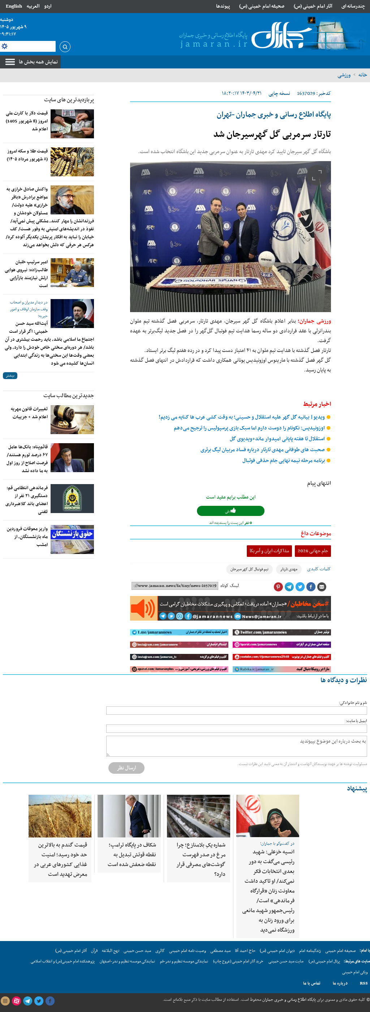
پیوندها (223, 6)
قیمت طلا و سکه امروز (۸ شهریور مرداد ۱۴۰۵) (27, 155)
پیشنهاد (357, 788)
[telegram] (27, 1001)
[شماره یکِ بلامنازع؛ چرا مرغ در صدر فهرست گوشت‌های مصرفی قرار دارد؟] (198, 816)
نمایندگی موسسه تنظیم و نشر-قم (184, 961)
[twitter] (39, 1001)
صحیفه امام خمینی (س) (261, 6)
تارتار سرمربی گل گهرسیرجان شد (272, 134)
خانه (362, 75)
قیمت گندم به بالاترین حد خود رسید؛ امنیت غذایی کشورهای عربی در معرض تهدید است (60, 859)
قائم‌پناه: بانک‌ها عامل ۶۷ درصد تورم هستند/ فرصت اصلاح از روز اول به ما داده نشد (27, 459)
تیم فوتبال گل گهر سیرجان (249, 569)
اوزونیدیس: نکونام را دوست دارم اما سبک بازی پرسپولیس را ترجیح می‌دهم (250, 428)
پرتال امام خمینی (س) (324, 961)
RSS (364, 983)
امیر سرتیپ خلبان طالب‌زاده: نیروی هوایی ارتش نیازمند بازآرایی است (26, 274)
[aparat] (16, 1001)
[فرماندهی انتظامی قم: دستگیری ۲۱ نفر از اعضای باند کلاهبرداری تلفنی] (72, 498)
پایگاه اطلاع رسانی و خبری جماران (288, 999)
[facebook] (50, 1001)
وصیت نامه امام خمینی (187, 950)
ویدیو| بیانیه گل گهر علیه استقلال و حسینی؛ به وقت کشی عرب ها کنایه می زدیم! (242, 417)
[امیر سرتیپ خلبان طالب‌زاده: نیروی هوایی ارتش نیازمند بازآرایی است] (72, 272)
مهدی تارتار (288, 569)
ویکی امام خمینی (355, 972)
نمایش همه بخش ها (38, 62)
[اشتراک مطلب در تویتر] (300, 587)
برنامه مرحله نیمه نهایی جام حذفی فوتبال (284, 460)
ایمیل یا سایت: (356, 721)
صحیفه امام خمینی (340, 950)
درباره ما (340, 983)
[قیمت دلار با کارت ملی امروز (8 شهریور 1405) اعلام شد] (72, 123)
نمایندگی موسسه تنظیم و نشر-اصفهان (127, 961)
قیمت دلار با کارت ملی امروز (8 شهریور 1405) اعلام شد (27, 121)
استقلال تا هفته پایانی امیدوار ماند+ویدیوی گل (278, 439)
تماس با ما (311, 983)
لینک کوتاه (229, 586)
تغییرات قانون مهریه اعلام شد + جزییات (29, 413)
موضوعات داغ (316, 533)
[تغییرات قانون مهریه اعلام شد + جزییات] (72, 419)
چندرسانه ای (353, 6)
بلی (228, 511)
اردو (47, 6)
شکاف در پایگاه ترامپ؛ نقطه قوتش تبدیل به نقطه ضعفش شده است (132, 854)
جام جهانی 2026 (313, 551)
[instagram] (5, 1001)
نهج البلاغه (110, 950)
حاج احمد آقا (245, 950)
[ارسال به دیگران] (322, 587)
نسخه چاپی (279, 93)
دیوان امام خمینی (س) (277, 950)
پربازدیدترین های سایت (69, 100)
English (14, 6)
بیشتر (10, 375)
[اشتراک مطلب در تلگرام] (289, 587)
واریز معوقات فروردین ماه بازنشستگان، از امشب (27, 537)
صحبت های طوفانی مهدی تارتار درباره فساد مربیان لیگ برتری (263, 449)
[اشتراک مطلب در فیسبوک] (311, 587)
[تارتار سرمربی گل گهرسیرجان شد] (230, 236)
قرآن (94, 950)
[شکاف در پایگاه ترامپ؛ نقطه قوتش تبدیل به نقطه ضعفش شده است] (129, 816)
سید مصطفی (220, 950)
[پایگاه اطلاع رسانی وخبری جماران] (244, 36)
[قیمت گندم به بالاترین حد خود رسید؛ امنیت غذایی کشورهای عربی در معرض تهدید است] (60, 816)
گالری (160, 950)
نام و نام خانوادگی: (353, 703)
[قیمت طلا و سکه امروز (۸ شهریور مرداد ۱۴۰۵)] (72, 161)
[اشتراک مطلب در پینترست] (278, 587)
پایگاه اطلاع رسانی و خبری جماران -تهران (274, 115)
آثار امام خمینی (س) (313, 6)
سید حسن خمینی (137, 950)
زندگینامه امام (310, 950)
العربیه (33, 6)
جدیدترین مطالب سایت (68, 395)
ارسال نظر (126, 768)
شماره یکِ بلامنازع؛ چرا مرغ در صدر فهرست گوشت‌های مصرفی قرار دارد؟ (200, 859)
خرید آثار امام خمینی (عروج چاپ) (238, 961)
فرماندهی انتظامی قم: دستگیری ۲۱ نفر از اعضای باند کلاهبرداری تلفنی (26, 500)
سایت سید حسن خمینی (286, 961)
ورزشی (343, 75)
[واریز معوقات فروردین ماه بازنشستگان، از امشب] (72, 539)
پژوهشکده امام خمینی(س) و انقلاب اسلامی (63, 961)
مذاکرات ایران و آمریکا (269, 551)
